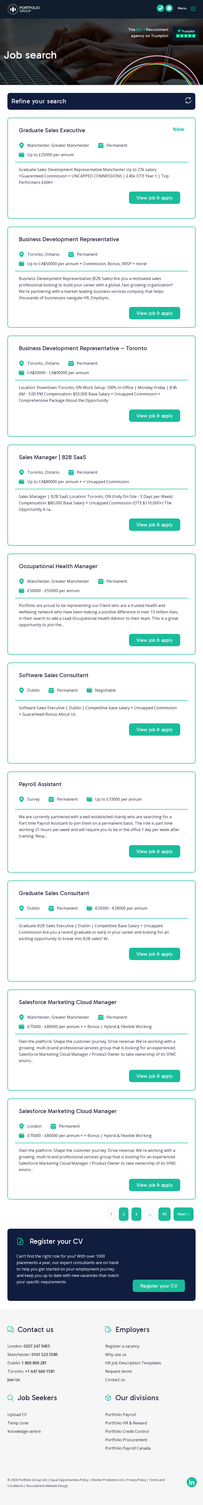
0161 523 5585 (44, 1354)
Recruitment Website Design (47, 1486)
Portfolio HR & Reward (126, 1423)
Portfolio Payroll (120, 1414)
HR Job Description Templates (133, 1363)
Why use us (116, 1354)
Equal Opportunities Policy (69, 1480)
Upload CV (17, 1414)
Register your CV (159, 1286)
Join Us (13, 1379)
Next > (184, 1214)
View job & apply (154, 198)
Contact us (115, 1379)
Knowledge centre (24, 1431)
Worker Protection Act (108, 1480)
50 (164, 1214)
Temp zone (17, 1423)
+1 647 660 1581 (40, 1371)
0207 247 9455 (37, 1346)
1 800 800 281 (34, 1363)
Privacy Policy (136, 1480)
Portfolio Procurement (126, 1439)
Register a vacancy (122, 1346)
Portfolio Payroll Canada (128, 1448)
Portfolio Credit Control (127, 1431)
